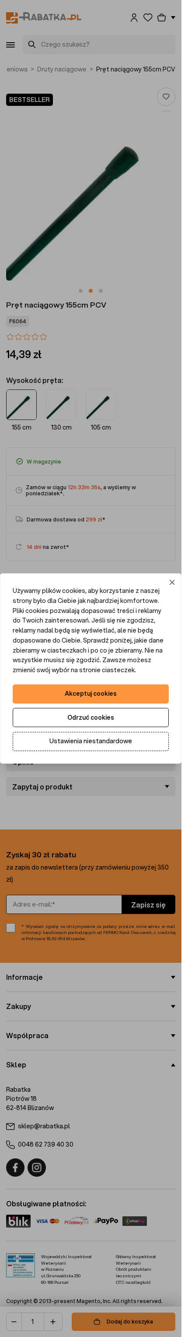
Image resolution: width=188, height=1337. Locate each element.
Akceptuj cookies (91, 693)
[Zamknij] (172, 583)
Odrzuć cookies (90, 717)
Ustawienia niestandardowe (90, 741)
